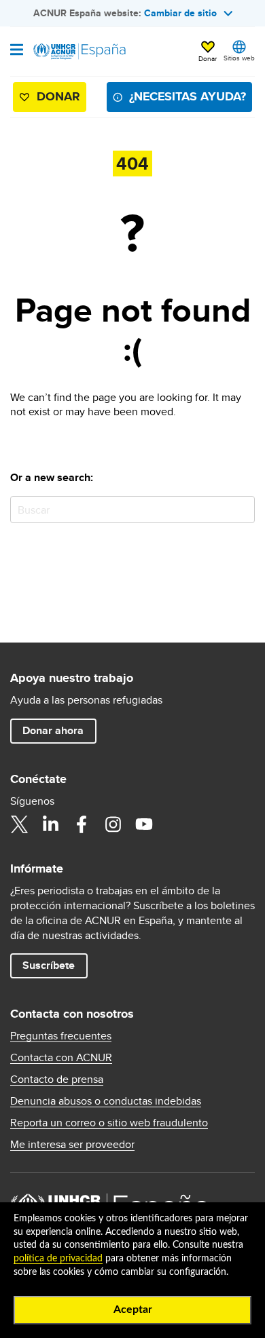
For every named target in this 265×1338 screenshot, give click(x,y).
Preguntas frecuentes (60, 1036)
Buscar (241, 509)
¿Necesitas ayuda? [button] (187, 96)
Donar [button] (207, 58)
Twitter (19, 824)
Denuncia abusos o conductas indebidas (105, 1101)
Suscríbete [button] (48, 965)
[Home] (79, 52)
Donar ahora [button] (53, 730)
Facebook (81, 824)
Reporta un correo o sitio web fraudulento (109, 1122)
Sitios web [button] (239, 57)
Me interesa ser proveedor (72, 1144)
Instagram (113, 824)
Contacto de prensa (56, 1079)
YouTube (144, 824)
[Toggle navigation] (16, 51)
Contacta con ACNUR (61, 1057)
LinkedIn (50, 824)
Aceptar (132, 1309)
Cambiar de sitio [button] (180, 13)
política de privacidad (58, 1258)
